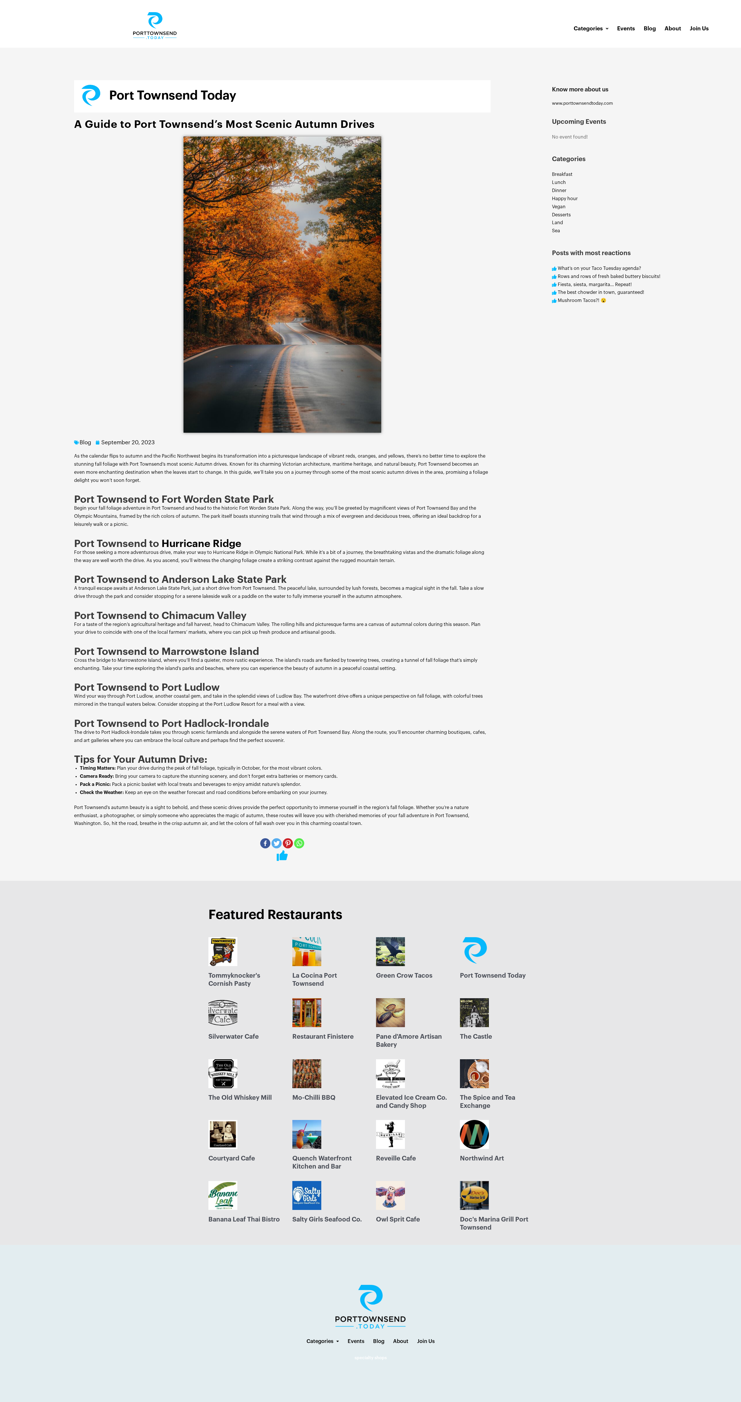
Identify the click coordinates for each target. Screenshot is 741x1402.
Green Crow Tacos (404, 975)
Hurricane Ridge (201, 544)
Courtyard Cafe (231, 1158)
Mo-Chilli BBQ (313, 1098)
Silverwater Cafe (233, 1036)
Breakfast (562, 174)
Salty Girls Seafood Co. (327, 1219)
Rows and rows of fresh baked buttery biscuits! (609, 276)
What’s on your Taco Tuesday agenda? (599, 268)
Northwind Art (482, 1158)
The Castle (476, 1036)
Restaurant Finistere (323, 1036)
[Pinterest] (288, 843)
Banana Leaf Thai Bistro (244, 1219)
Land (557, 222)
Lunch (559, 182)
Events (626, 28)
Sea (556, 231)
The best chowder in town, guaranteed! (601, 292)
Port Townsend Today (493, 975)
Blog (650, 28)
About (673, 28)
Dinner (559, 190)
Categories (588, 28)
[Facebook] (265, 843)
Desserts (561, 215)
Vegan (559, 207)
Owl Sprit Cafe (398, 1219)
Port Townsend (434, 464)
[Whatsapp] (299, 843)
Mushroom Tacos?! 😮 (583, 300)
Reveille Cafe (396, 1158)
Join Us (699, 28)
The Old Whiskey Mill (240, 1098)
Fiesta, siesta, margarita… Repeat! (595, 284)
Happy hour (565, 198)
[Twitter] (277, 843)
